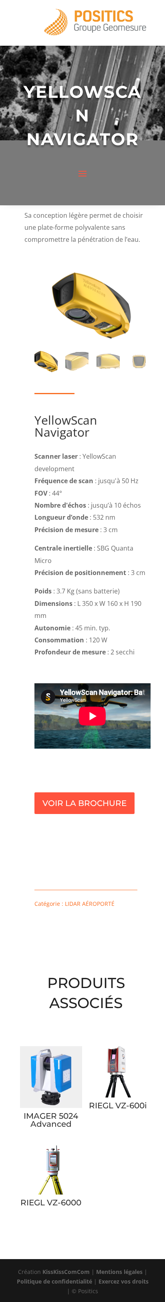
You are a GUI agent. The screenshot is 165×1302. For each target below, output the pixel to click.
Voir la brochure (84, 803)
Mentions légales (119, 1272)
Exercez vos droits (124, 1281)
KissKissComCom (66, 1272)
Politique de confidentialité (54, 1281)
